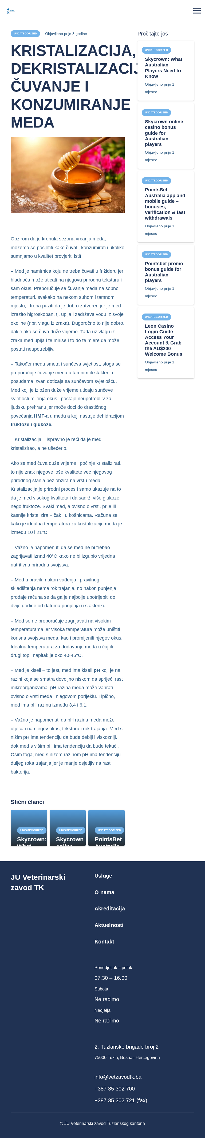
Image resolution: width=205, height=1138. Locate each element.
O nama (104, 892)
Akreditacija (109, 908)
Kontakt (104, 942)
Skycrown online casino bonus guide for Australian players (164, 133)
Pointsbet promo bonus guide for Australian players (164, 272)
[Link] (9, 10)
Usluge (103, 876)
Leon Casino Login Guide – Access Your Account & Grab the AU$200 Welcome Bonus (163, 340)
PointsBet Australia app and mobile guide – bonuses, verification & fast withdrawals (165, 204)
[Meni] (197, 10)
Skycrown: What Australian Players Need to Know (163, 68)
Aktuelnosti (109, 925)
